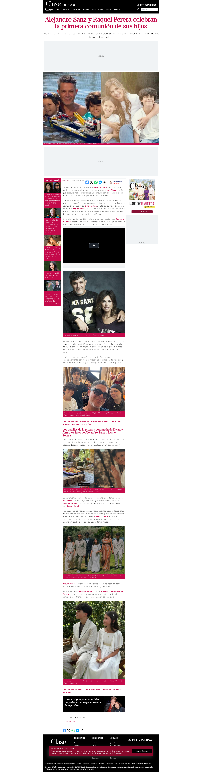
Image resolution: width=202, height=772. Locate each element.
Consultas (95, 758)
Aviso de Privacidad (114, 753)
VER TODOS (142, 212)
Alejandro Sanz (69, 721)
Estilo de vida (97, 9)
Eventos (76, 9)
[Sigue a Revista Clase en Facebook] (65, 5)
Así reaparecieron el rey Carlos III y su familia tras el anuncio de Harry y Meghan (52, 297)
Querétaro (113, 743)
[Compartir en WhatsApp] (96, 182)
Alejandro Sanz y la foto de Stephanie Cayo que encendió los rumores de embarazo (52, 253)
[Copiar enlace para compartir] (104, 182)
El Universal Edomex (114, 757)
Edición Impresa (50, 764)
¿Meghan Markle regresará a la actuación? (52, 275)
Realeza (86, 9)
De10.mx (95, 745)
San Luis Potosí (115, 745)
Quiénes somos (69, 764)
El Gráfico (95, 743)
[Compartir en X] (91, 182)
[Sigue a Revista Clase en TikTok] (68, 5)
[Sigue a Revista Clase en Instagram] (71, 5)
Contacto (86, 764)
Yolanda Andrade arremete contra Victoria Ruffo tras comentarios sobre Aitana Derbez (52, 199)
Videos (127, 764)
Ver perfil (116, 184)
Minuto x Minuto (113, 9)
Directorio (94, 764)
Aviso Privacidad (137, 764)
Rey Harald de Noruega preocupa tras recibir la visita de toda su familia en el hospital (51, 226)
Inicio (58, 9)
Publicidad (109, 764)
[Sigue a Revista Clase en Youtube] (75, 5)
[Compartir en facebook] (87, 182)
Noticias (66, 9)
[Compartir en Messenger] (100, 182)
